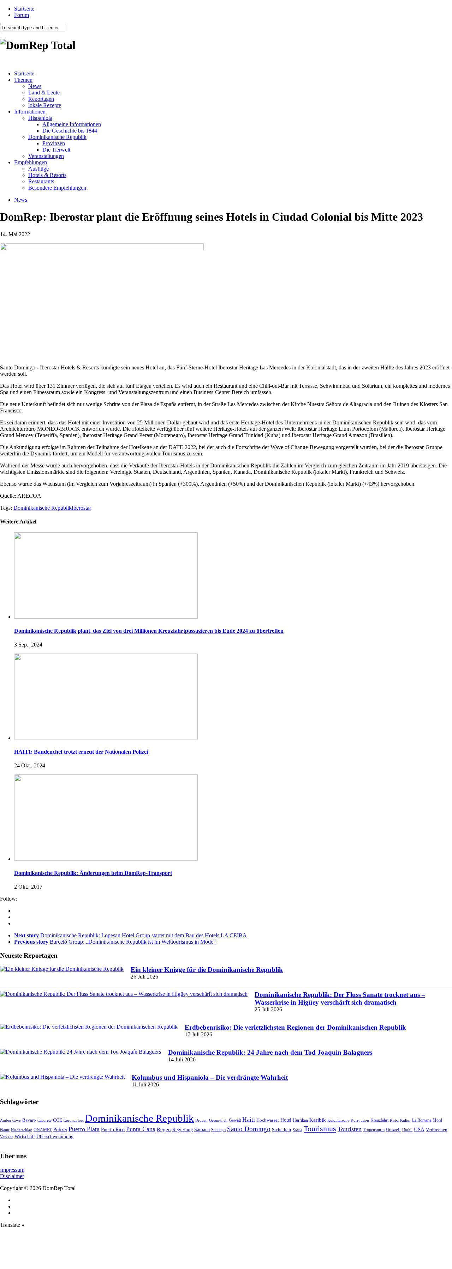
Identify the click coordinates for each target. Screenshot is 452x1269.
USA (419, 1129)
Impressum (12, 1170)
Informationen (30, 112)
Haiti (248, 1119)
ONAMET (43, 1129)
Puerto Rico (113, 1129)
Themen (23, 80)
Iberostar (81, 508)
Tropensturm (374, 1129)
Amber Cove (10, 1120)
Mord (437, 1120)
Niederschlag (21, 1130)
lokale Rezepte (44, 105)
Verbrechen (436, 1129)
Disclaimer (12, 1176)
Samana (202, 1129)
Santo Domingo (248, 1129)
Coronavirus (74, 1120)
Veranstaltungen (46, 156)
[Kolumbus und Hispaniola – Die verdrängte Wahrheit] (62, 1077)
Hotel (285, 1120)
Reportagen (41, 99)
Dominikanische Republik (57, 137)
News (34, 86)
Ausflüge (38, 169)
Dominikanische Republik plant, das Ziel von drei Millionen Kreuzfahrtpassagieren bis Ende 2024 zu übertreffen (149, 631)
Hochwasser (267, 1120)
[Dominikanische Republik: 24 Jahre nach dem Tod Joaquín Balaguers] (80, 1052)
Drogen (201, 1120)
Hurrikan (300, 1120)
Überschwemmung (54, 1136)
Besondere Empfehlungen (57, 188)
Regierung (182, 1129)
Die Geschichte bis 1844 (69, 131)
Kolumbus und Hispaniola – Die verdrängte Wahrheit (210, 1077)
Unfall (407, 1130)
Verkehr (6, 1137)
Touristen (350, 1129)
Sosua (297, 1130)
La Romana (421, 1120)
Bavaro (29, 1120)
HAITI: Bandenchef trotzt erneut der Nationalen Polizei (81, 752)
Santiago (218, 1129)
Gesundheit (218, 1120)
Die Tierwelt (56, 150)
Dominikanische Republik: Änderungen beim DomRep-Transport (93, 873)
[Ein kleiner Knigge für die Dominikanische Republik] (62, 969)
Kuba (394, 1120)
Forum (21, 15)
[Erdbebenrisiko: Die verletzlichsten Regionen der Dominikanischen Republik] (89, 1027)
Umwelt (393, 1129)
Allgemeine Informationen (71, 124)
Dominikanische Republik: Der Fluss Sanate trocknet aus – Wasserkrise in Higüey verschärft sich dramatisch (340, 998)
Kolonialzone (338, 1120)
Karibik (317, 1120)
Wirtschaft (24, 1136)
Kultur (405, 1120)
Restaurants (41, 181)
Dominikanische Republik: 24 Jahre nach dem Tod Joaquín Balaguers (270, 1052)
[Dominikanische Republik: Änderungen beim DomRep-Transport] (106, 859)
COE (57, 1120)
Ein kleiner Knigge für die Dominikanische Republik (207, 969)
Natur (5, 1129)
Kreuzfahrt (379, 1120)
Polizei (60, 1129)
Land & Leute (44, 93)
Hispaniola (40, 118)
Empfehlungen (30, 162)
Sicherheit (281, 1129)
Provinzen (53, 143)
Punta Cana (140, 1129)
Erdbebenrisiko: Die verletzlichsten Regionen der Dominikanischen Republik (295, 1027)
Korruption (360, 1120)
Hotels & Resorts (47, 175)
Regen (164, 1129)
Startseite (24, 9)
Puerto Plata (84, 1129)
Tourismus (320, 1128)
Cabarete (44, 1120)
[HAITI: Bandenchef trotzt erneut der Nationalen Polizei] (106, 738)
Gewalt (235, 1120)
